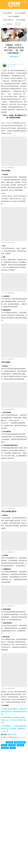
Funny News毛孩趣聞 (20, 13)
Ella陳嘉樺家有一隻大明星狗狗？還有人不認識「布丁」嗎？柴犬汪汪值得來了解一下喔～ (14, 720)
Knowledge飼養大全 (7, 13)
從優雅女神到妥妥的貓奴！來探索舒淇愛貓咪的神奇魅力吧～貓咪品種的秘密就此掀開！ (14, 711)
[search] (20, 2)
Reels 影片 (9, 24)
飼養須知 (5, 748)
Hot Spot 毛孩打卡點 (8, 19)
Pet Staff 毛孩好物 (20, 19)
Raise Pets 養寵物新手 (14, 16)
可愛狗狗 (12, 745)
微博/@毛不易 (12, 734)
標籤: (3, 742)
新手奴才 (20, 745)
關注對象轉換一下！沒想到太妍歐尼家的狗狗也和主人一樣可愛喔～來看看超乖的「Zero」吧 (14, 728)
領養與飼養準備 (14, 56)
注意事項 (9, 742)
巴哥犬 (13, 748)
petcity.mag (22, 737)
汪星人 (4, 745)
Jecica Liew (13, 64)
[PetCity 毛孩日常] (14, 4)
